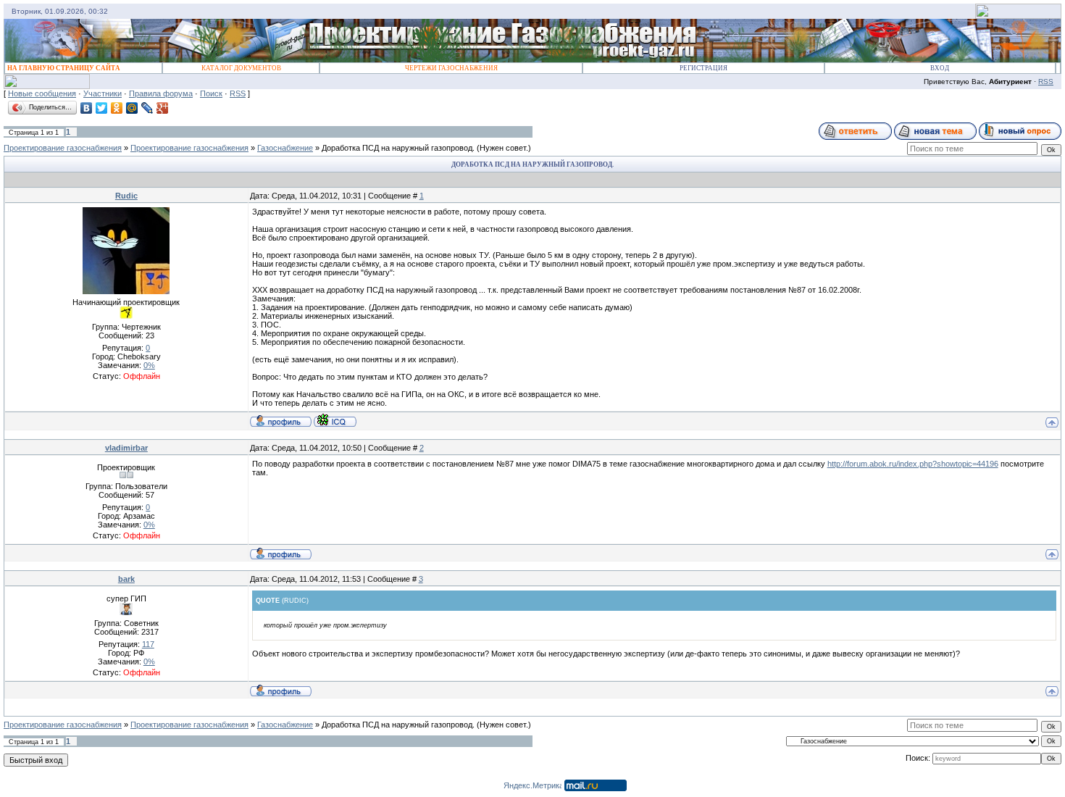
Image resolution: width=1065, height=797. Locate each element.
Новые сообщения (42, 93)
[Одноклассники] (117, 108)
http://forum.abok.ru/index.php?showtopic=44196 (912, 463)
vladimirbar (126, 447)
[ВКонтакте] (86, 108)
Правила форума (161, 93)
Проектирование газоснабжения (63, 147)
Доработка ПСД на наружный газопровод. (398, 147)
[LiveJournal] (147, 108)
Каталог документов (241, 68)
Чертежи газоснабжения (451, 68)
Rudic (126, 195)
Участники (102, 93)
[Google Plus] (162, 108)
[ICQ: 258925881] (335, 420)
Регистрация (703, 68)
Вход (939, 68)
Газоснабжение (285, 147)
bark (126, 579)
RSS (1045, 81)
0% (149, 365)
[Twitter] (101, 108)
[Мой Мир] (132, 108)
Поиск (211, 93)
